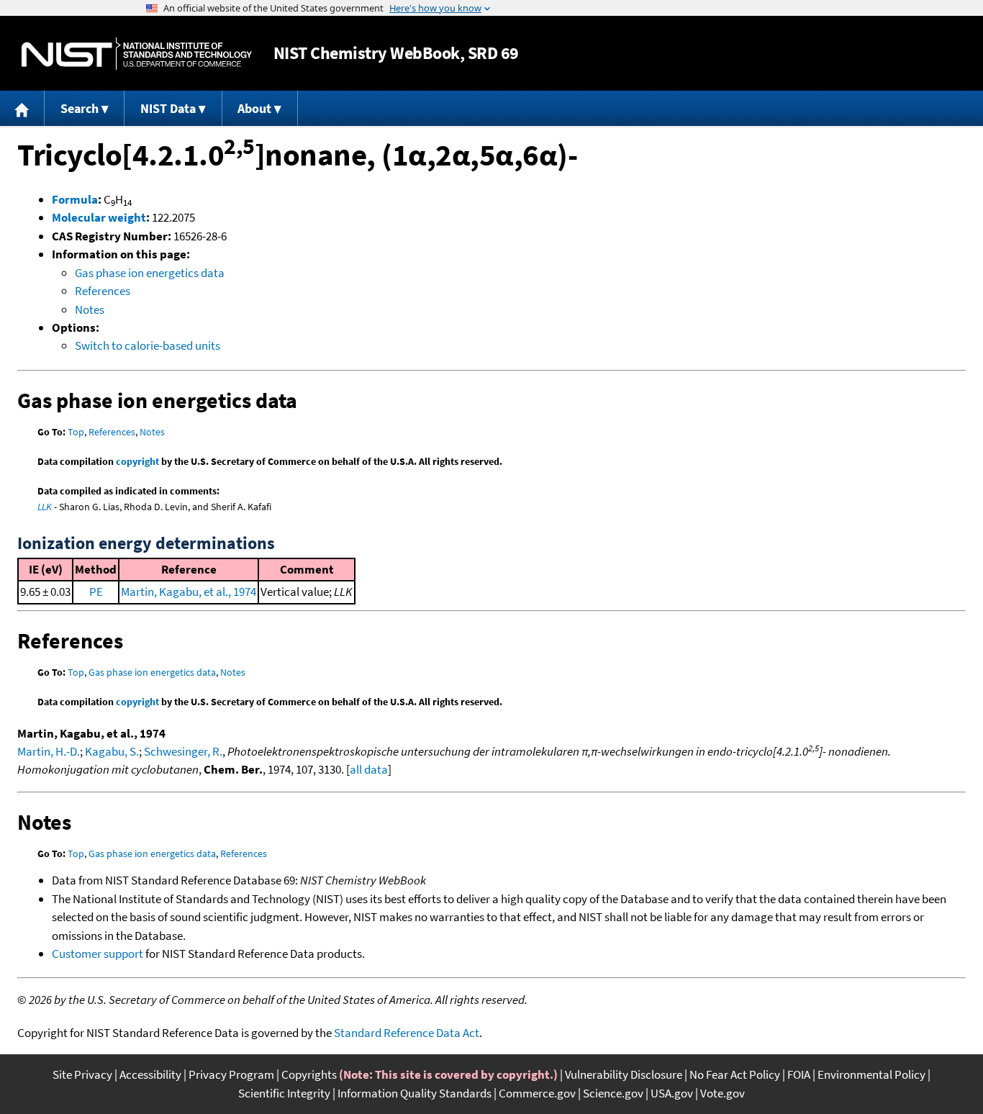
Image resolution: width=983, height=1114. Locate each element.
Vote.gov (722, 1093)
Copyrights (309, 1074)
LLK (44, 506)
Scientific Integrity (284, 1093)
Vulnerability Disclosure (623, 1074)
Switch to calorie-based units (147, 345)
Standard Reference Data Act (406, 1033)
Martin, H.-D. (48, 751)
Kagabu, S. (112, 751)
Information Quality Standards (414, 1093)
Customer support (97, 953)
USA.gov (672, 1093)
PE (96, 591)
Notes (89, 309)
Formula (75, 199)
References (102, 291)
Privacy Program (231, 1074)
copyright (137, 461)
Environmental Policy (871, 1074)
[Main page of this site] (22, 108)
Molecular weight (99, 217)
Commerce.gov (537, 1093)
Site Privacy (82, 1074)
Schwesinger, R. (183, 751)
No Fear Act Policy (734, 1074)
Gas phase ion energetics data (150, 273)
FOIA (798, 1074)
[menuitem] (22, 108)
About (254, 108)
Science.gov (613, 1093)
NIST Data (168, 108)
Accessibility (150, 1074)
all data (369, 769)
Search (79, 108)
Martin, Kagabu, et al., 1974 (188, 591)
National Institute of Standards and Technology (137, 53)
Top (76, 431)
